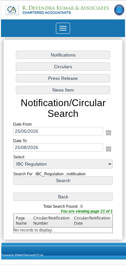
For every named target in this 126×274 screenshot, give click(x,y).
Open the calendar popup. (108, 132)
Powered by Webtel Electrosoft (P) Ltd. (22, 255)
